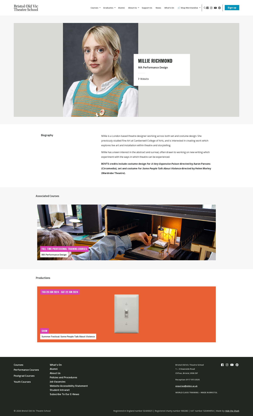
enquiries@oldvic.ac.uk (186, 386)
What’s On (169, 8)
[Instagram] (211, 8)
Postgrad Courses (24, 376)
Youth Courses (22, 382)
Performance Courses (26, 370)
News (158, 8)
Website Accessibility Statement (69, 386)
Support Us (147, 8)
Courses (94, 8)
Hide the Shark (232, 410)
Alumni (121, 8)
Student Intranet (60, 390)
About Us (132, 8)
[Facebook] (207, 8)
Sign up (232, 7)
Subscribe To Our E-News (64, 394)
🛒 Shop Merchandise (188, 8)
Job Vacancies (57, 382)
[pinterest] (219, 8)
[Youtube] (215, 8)
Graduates (108, 8)
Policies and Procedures (63, 377)
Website (144, 79)
